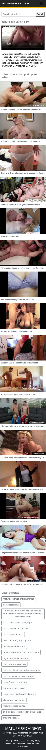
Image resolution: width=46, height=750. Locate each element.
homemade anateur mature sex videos (21, 652)
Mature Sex (23, 746)
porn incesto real (11, 604)
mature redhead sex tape (14, 706)
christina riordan (11, 717)
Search (40, 14)
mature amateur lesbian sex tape (18, 676)
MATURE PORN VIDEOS (15, 3)
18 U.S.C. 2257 (19, 740)
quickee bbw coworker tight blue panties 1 (23, 711)
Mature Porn (33, 743)
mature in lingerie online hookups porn (21, 670)
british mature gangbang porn (17, 640)
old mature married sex (14, 700)
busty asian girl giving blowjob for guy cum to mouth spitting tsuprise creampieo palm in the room (23, 613)
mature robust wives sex (14, 664)
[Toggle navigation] (41, 3)
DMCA (7, 740)
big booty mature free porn (16, 658)
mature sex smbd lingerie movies (18, 598)
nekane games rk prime (14, 646)
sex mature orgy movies (14, 688)
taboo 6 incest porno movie (16, 682)
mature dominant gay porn (15, 628)
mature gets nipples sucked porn (18, 694)
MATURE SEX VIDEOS (23, 728)
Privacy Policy (33, 740)
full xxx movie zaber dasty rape (17, 622)
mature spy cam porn (13, 634)
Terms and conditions (15, 743)
